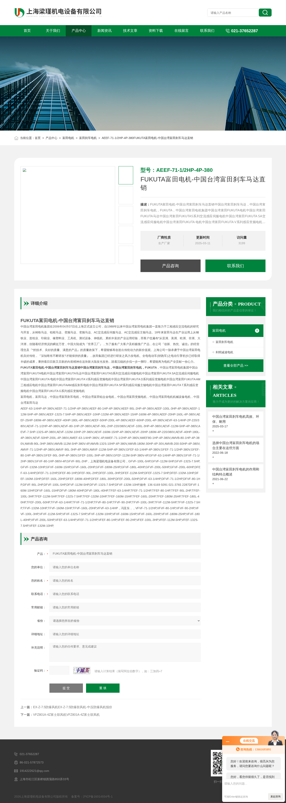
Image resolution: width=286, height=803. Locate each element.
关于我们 (53, 31)
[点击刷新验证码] (81, 670)
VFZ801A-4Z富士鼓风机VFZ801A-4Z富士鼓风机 (66, 714)
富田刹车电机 (88, 138)
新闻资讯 (104, 31)
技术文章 (130, 31)
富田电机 (68, 138)
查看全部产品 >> (235, 365)
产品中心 (79, 31)
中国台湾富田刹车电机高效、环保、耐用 (235, 419)
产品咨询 (170, 265)
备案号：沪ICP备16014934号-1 (92, 796)
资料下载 (156, 31)
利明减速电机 (224, 352)
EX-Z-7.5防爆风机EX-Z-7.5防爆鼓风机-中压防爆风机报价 (72, 707)
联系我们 (207, 31)
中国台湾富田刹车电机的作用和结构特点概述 (235, 472)
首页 (27, 31)
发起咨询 (276, 796)
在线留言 (181, 31)
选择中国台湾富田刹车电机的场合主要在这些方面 (235, 445)
